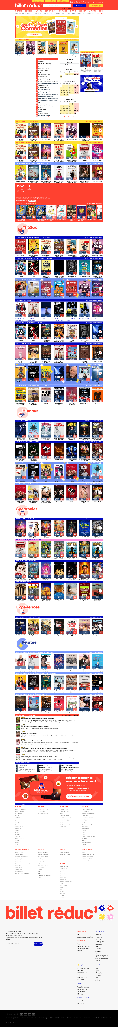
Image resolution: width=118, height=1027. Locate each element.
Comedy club (85, 811)
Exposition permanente (88, 854)
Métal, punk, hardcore (43, 864)
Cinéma (62, 872)
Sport (61, 883)
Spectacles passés (102, 956)
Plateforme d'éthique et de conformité (78, 1018)
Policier (17, 844)
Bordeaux (57, 13)
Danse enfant (18, 860)
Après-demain (69, 65)
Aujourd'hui (69, 59)
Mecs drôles (85, 821)
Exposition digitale (86, 860)
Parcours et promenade (66, 881)
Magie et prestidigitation (66, 821)
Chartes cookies (60, 1018)
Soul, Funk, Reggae (43, 866)
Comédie (99, 937)
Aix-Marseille (47, 13)
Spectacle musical (64, 815)
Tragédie (17, 817)
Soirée (61, 876)
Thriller (17, 846)
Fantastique (18, 821)
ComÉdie (28, 11)
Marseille (99, 973)
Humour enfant (19, 854)
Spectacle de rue (64, 826)
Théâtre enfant (19, 852)
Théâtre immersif (19, 838)
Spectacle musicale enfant (22, 873)
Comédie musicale (64, 809)
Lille (63, 13)
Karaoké (62, 891)
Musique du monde (43, 854)
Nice (84, 13)
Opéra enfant (18, 867)
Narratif (84, 840)
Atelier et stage (64, 866)
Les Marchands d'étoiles (27, 748)
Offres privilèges (96, 6)
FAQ (78, 935)
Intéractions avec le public (88, 836)
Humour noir (85, 826)
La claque (23, 733)
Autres (98, 960)
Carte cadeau (38, 1)
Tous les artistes (83, 987)
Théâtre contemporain (21, 809)
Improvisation (85, 815)
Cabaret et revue (64, 811)
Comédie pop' (41, 811)
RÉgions (100, 13)
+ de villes (91, 13)
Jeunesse (17, 840)
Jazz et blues (41, 860)
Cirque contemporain (65, 854)
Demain (69, 62)
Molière (80, 994)
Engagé (17, 842)
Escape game (63, 868)
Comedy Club (50, 11)
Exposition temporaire (87, 858)
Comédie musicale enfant (21, 856)
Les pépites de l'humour (82, 978)
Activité (92, 11)
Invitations (50, 1)
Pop (39, 873)
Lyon (68, 13)
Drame (17, 815)
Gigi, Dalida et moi (26, 741)
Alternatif (84, 838)
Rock (39, 871)
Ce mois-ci (81, 1003)
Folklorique (41, 867)
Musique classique (43, 852)
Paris (17, 13)
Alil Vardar (81, 992)
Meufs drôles (85, 823)
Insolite (62, 897)
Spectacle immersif (65, 825)
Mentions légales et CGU (46, 1018)
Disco (39, 877)
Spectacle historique (65, 823)
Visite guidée (63, 879)
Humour (38, 11)
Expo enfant (18, 866)
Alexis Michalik (82, 989)
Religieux (40, 858)
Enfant (73, 11)
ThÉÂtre (18, 11)
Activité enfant (19, 871)
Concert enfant (19, 858)
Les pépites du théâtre (82, 974)
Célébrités (17, 836)
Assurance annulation (85, 937)
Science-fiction (19, 826)
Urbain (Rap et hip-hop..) (44, 875)
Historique (18, 823)
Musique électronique (43, 862)
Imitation (84, 834)
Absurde (84, 830)
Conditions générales (12, 1018)
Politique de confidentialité (29, 1018)
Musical (17, 832)
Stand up (84, 819)
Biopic (16, 825)
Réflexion (17, 834)
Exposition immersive (87, 856)
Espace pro (81, 944)
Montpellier (76, 13)
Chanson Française (43, 856)
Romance (17, 819)
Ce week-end (81, 1001)
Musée (83, 852)
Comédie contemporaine (44, 809)
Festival (40, 869)
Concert (82, 11)
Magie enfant (18, 862)
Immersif (62, 895)
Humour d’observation (87, 825)
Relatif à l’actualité (86, 842)
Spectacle (63, 11)
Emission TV (63, 870)
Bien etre (62, 893)
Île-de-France (27, 13)
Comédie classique (43, 813)
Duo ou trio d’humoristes (88, 813)
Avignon (38, 13)
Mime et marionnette (65, 817)
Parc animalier (63, 885)
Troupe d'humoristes (87, 809)
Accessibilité (95, 1018)
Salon (61, 889)
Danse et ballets (64, 819)
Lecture (17, 830)
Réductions (62, 1)
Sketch (83, 832)
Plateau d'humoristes (87, 817)
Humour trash (85, 828)
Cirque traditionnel (65, 852)
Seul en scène (18, 813)
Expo (101, 11)
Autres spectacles (102, 958)
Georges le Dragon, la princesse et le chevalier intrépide (36, 756)
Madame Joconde (26, 718)
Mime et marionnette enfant (22, 864)
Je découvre (32, 200)
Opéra (61, 813)
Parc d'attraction (64, 874)
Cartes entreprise (83, 946)
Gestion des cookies (107, 1018)
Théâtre (98, 935)
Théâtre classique (19, 811)
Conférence (63, 877)
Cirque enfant (18, 869)
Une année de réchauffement (29, 726)
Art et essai (18, 828)
